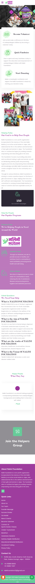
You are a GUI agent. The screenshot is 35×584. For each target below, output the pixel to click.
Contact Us (5, 524)
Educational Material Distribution (12, 542)
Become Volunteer (7, 521)
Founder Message (7, 509)
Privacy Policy (5, 548)
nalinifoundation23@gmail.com (14, 570)
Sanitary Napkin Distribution (10, 539)
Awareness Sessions (8, 536)
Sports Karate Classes (9, 527)
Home (3, 500)
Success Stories (6, 512)
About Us (4, 503)
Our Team (4, 506)
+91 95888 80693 (10, 564)
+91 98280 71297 (9, 566)
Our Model (4, 515)
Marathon (4, 533)
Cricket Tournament (8, 530)
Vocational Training (7, 545)
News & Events (6, 518)
